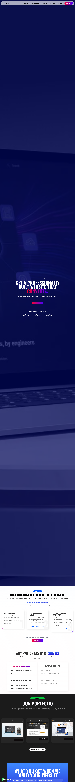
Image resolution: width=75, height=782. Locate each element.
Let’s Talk (68, 3)
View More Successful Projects (37, 749)
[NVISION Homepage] (5, 3)
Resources (45, 3)
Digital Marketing (35, 3)
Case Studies (53, 3)
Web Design (26, 3)
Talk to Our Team (36, 303)
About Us (60, 3)
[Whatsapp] (3, 779)
